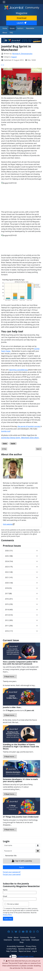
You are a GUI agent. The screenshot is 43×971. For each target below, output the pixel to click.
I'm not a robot (13, 904)
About (4, 32)
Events (5, 443)
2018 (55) (8, 588)
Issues (12, 28)
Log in (21, 867)
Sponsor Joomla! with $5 (27, 949)
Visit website (8, 524)
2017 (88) (8, 593)
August (14, 57)
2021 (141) (9, 577)
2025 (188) (9, 556)
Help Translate (11, 951)
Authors (20, 28)
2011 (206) (9, 626)
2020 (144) (9, 583)
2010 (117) (9, 631)
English (13, 443)
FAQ (11, 32)
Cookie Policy (12, 949)
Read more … (10, 676)
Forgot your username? (12, 874)
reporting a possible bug (18, 370)
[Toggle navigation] (4, 2)
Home (4, 28)
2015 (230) (9, 604)
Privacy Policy (7, 915)
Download (21, 18)
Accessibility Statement (15, 946)
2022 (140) (9, 572)
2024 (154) (9, 561)
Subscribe (8, 919)
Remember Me (10, 855)
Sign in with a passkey (23, 861)
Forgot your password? (11, 872)
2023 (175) (9, 567)
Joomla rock (5, 431)
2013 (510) (9, 615)
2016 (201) (9, 599)
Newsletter (30, 28)
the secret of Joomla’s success (29, 426)
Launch (20, 22)
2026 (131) (9, 551)
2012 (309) (9, 620)
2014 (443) (9, 609)
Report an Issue (25, 951)
